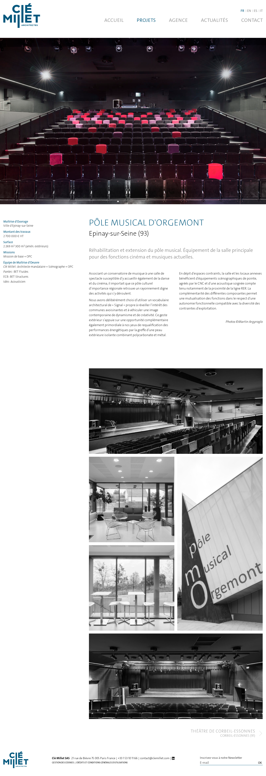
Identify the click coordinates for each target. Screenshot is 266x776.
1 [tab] (51, 449)
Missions (9, 252)
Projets (146, 20)
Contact (252, 20)
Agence (178, 20)
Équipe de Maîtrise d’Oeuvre (21, 263)
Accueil (113, 20)
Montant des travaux (16, 232)
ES (255, 11)
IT (261, 11)
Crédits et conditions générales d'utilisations (102, 762)
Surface (8, 242)
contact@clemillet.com (154, 758)
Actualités (214, 20)
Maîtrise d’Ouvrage (15, 222)
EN (249, 11)
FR (242, 11)
